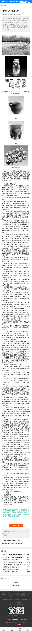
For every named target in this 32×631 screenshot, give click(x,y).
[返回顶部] (28, 566)
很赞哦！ (15, 525)
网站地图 (22, 594)
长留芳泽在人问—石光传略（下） (11, 567)
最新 (12, 630)
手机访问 (23, 595)
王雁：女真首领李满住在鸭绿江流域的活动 (14, 555)
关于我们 (16, 594)
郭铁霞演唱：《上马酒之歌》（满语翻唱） (13, 557)
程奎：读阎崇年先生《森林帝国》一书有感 (14, 564)
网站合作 (10, 594)
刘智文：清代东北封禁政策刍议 (14, 543)
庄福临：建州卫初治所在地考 (10, 559)
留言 (20, 630)
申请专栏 (17, 595)
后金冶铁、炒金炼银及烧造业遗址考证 (12, 562)
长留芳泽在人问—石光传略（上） (11, 572)
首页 (4, 630)
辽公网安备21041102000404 (14, 622)
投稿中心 (11, 595)
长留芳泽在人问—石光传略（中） (11, 569)
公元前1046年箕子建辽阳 (13, 540)
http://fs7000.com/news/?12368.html (17, 535)
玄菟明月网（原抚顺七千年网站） (12, 1)
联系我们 (4, 594)
